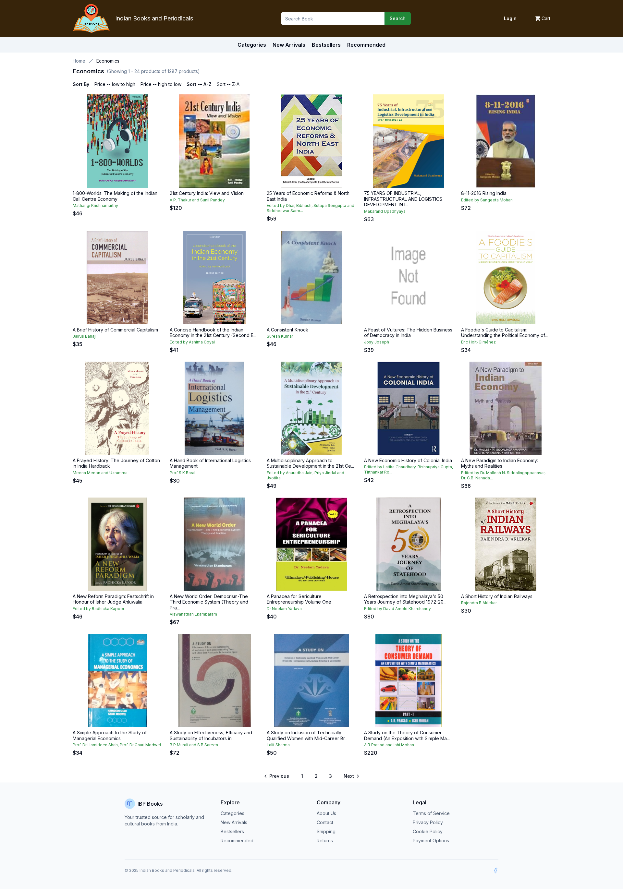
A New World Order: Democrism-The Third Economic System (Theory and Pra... (209, 602)
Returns (325, 840)
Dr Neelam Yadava (284, 608)
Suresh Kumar (280, 336)
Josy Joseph (376, 342)
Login (510, 18)
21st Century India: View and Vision (207, 193)
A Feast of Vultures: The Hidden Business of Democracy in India (408, 332)
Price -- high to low (160, 84)
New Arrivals (234, 822)
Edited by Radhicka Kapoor (98, 608)
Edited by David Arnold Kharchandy (397, 608)
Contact (325, 822)
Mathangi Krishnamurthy (95, 205)
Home (79, 61)
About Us (326, 813)
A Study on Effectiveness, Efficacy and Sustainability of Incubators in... (211, 735)
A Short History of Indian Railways (496, 596)
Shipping (326, 831)
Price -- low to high (114, 84)
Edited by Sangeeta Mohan (487, 200)
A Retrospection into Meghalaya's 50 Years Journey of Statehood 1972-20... (405, 599)
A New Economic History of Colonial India (408, 460)
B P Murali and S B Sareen (194, 744)
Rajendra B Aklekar (479, 602)
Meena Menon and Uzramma (100, 472)
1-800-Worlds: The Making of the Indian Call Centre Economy (115, 196)
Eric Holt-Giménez (478, 342)
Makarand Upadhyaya (385, 211)
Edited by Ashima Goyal (192, 342)
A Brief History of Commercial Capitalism (115, 329)
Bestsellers (232, 831)
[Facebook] (495, 870)
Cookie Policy (428, 831)
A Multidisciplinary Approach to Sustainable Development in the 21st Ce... (310, 463)
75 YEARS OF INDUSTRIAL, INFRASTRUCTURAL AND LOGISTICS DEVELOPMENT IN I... (403, 198)
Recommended (237, 840)
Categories (252, 45)
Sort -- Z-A (228, 84)
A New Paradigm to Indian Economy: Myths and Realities (499, 463)
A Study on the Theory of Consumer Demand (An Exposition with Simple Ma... (407, 735)
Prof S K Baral (182, 472)
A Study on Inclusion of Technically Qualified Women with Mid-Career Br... (307, 735)
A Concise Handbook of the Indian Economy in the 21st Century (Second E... (213, 332)
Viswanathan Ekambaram (193, 614)
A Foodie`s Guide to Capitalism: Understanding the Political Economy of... (504, 332)
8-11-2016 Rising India (484, 193)
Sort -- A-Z (199, 84)
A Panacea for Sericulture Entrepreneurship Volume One (299, 599)
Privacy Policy (428, 822)
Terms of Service (431, 813)
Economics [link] (107, 61)
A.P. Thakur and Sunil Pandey (197, 200)
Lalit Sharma (278, 744)
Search (398, 18)
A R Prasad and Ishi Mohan (389, 744)
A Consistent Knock (287, 329)
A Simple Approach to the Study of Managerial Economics (110, 735)
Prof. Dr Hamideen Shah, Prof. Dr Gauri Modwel (117, 744)
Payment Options (431, 840)
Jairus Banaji (84, 336)
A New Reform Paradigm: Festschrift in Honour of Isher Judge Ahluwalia (113, 599)
